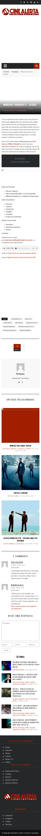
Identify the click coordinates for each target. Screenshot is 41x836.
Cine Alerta (15, 833)
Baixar (34, 253)
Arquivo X (28, 319)
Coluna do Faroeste (19, 699)
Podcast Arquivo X (9, 330)
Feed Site (9, 224)
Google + (9, 212)
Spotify (29, 257)
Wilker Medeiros (25, 330)
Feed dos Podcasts (13, 227)
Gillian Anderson (9, 326)
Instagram (9, 818)
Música (22, 670)
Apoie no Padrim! (11, 783)
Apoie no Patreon (11, 780)
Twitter (9, 206)
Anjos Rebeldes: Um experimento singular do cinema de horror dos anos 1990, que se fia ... (26, 722)
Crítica (10, 496)
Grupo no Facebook (13, 217)
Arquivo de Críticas (12, 771)
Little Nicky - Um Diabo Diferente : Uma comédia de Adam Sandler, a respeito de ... (25, 708)
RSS (34, 257)
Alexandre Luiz (26, 141)
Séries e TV (30, 449)
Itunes (8, 230)
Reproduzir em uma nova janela (19, 253)
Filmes (16, 496)
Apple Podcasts (12, 257)
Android (22, 257)
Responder (15, 567)
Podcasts (23, 109)
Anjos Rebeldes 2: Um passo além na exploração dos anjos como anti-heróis (25, 676)
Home (7, 747)
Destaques (7, 109)
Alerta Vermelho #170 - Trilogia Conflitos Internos (20, 539)
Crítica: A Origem (20, 493)
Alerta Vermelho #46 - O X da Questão (21, 194)
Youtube (9, 214)
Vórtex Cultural (12, 191)
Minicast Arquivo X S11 (26, 326)
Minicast (15, 109)
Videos (7, 762)
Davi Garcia (19, 323)
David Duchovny (31, 323)
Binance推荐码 (17, 585)
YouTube (8, 824)
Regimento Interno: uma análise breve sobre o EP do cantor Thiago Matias (26, 664)
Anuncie (8, 777)
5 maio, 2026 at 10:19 (17, 588)
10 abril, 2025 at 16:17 (18, 565)
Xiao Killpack (17, 562)
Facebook (10, 209)
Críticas (8, 756)
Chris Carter (7, 323)
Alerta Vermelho (9, 544)
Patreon (9, 204)
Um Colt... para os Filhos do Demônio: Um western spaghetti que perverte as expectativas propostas (25, 692)
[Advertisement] (20, 38)
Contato (8, 774)
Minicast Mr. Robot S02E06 (20, 445)
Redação (22, 110)
